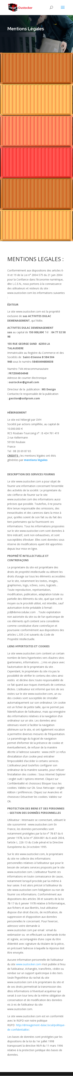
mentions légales (36, 460)
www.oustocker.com (28, 964)
